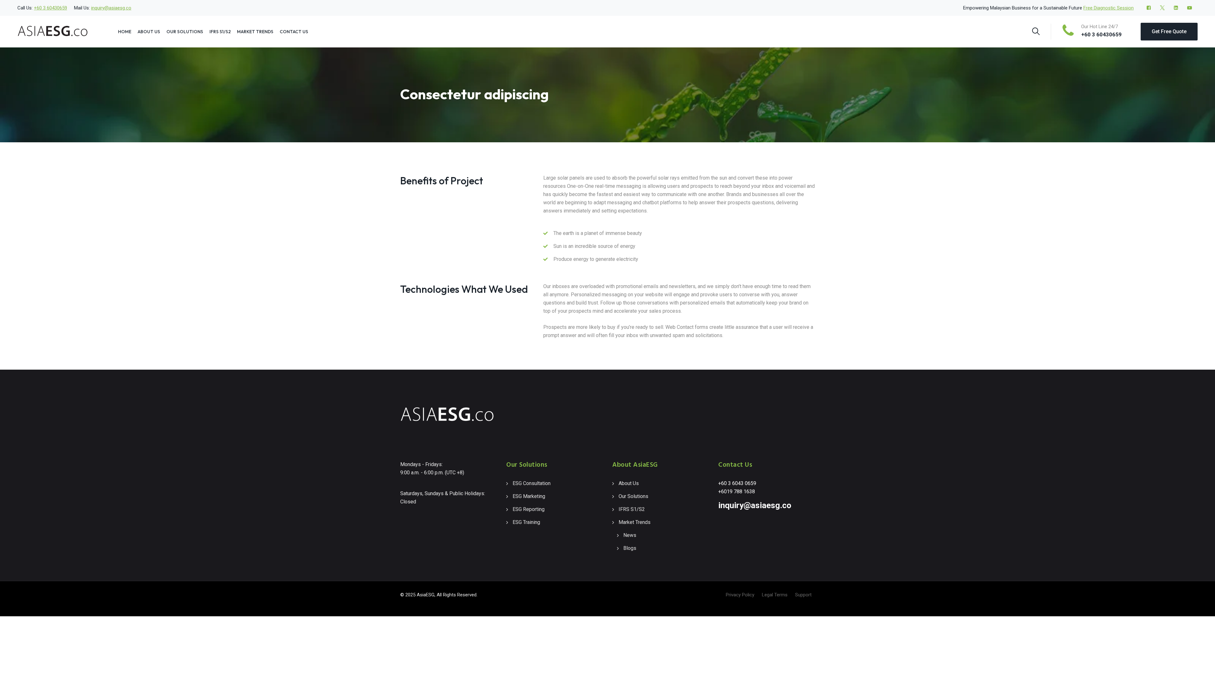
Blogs (629, 548)
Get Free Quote (1169, 31)
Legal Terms (775, 595)
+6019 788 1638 (736, 492)
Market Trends (255, 31)
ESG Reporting (529, 509)
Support (803, 595)
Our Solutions (184, 31)
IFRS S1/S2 (220, 31)
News (629, 535)
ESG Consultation (532, 483)
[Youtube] (1189, 8)
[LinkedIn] (1175, 8)
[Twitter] (1162, 8)
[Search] (1036, 31)
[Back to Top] (1201, 673)
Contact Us (294, 31)
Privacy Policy (740, 595)
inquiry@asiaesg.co (111, 8)
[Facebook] (1148, 8)
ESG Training (526, 522)
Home (124, 31)
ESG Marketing (529, 496)
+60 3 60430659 (50, 8)
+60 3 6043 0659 (737, 483)
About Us (149, 31)
